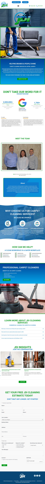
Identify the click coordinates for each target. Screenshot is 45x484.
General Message (20, 444)
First (2, 410)
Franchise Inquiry (20, 447)
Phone (24, 412)
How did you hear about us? (36, 443)
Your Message (5, 449)
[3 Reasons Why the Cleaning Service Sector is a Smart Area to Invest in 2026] (11, 359)
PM (3, 447)
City (2, 436)
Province (24, 436)
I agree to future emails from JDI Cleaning (10, 459)
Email (3, 412)
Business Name (5, 422)
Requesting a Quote (20, 446)
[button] (18, 6)
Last (24, 410)
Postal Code (4, 440)
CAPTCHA (28, 457)
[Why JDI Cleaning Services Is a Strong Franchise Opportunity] (33, 359)
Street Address (5, 431)
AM (3, 446)
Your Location (5, 417)
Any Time (4, 444)
